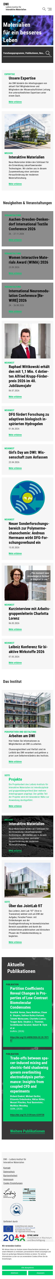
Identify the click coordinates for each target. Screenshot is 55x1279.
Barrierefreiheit (10, 1175)
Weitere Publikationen (27, 1131)
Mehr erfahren (15, 101)
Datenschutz (9, 1171)
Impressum (8, 1179)
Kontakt (6, 1168)
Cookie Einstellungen (13, 1183)
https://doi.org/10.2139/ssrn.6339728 (27, 1114)
